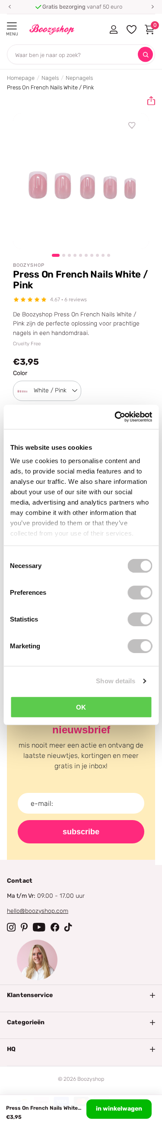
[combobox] (47, 391)
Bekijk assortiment (12, 26)
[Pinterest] (24, 927)
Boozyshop (28, 265)
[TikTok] (68, 927)
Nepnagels (79, 78)
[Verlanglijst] (132, 125)
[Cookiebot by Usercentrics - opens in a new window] (115, 417)
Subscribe (81, 831)
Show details (115, 681)
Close (81, 995)
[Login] (113, 29)
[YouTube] (39, 927)
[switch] (139, 592)
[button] (9, 7)
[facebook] (55, 927)
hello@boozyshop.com (37, 911)
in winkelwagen (119, 1108)
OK (81, 706)
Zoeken (145, 54)
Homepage (21, 78)
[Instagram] (11, 927)
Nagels (50, 78)
